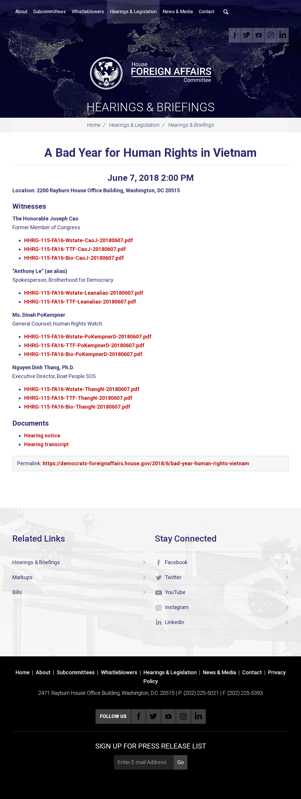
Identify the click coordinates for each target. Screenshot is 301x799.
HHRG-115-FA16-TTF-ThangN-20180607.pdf (78, 398)
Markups (22, 577)
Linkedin (283, 35)
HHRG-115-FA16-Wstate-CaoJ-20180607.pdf (78, 240)
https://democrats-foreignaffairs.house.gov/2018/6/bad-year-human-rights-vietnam (146, 463)
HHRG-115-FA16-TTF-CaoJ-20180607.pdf (75, 249)
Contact (206, 11)
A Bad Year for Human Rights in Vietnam (150, 153)
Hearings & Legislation (133, 11)
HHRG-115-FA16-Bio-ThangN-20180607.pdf (77, 407)
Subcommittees (49, 11)
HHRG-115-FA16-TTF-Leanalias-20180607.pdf (80, 302)
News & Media (178, 11)
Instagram (271, 35)
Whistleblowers (88, 11)
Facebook (234, 35)
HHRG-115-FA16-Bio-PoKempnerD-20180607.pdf (83, 354)
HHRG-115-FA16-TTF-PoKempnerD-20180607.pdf (84, 345)
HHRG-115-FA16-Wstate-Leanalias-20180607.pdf (83, 293)
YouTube (259, 35)
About (21, 11)
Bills (17, 592)
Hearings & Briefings (150, 107)
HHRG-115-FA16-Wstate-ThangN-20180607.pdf (81, 389)
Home (94, 125)
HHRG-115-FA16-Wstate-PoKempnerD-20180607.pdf (87, 336)
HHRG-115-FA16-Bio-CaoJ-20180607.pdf (74, 258)
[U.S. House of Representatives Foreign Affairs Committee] (150, 72)
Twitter (246, 35)
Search (226, 11)
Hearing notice (42, 435)
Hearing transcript (46, 444)
